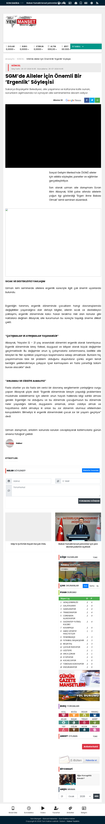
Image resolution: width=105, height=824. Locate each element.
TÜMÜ (95, 557)
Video (43, 812)
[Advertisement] (50, 34)
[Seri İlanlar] (80, 3)
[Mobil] (59, 3)
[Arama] (64, 3)
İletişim (84, 812)
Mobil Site (13, 812)
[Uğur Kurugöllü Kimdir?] (67, 779)
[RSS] (97, 3)
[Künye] (91, 3)
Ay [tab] (98, 586)
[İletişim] (70, 3)
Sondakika (28, 812)
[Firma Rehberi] (75, 3)
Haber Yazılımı (73, 821)
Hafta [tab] (92, 586)
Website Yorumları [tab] (91, 470)
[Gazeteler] (86, 3)
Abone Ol (58, 100)
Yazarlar (56, 812)
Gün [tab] (85, 586)
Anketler (70, 812)
